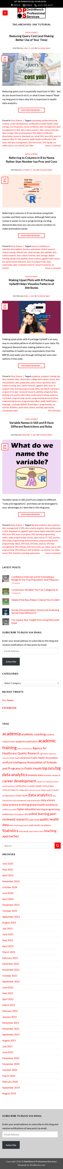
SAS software (21, 550)
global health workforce (44, 804)
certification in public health (40, 123)
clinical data (25, 379)
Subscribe (11, 661)
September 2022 (11, 981)
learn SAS (48, 136)
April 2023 (7, 946)
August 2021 (9, 1040)
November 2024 (10, 881)
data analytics (54, 525)
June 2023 (7, 934)
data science (48, 800)
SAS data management (17, 142)
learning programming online (27, 389)
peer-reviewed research (23, 265)
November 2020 (10, 1063)
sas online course (48, 547)
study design (24, 831)
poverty (25, 139)
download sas (27, 136)
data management (48, 127)
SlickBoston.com (37, 1165)
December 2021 (10, 1022)
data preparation (22, 382)
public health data (48, 401)
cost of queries (16, 127)
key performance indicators (14, 262)
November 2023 (10, 904)
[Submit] (58, 845)
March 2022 (8, 1004)
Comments (54, 410)
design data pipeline (19, 258)
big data (48, 768)
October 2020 (9, 1069)
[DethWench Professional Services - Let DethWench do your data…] (31, 13)
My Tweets (8, 700)
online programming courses (20, 537)
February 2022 (10, 1010)
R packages (33, 404)
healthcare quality (9, 809)
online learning (38, 814)
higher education (47, 531)
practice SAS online (22, 395)
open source (39, 537)
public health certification (41, 139)
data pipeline (46, 252)
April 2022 (7, 999)
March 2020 (8, 1075)
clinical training (8, 252)
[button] (5, 12)
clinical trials (21, 252)
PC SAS (18, 139)
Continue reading (31, 110)
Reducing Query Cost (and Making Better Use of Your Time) (31, 38)
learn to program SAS (36, 262)
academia (35, 376)
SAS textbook (34, 550)
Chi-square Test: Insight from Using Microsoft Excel (35, 621)
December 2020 (10, 1058)
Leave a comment (53, 145)
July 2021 (7, 1046)
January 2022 (9, 1016)
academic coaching (33, 734)
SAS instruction (35, 142)
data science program (34, 528)
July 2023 (7, 928)
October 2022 (9, 975)
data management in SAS (13, 528)
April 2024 (7, 898)
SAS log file (47, 142)
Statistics (14, 407)
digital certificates (44, 133)
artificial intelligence (14, 762)
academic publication (27, 741)
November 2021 (10, 1028)
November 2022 (10, 969)
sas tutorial (19, 145)
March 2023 (8, 951)
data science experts (30, 130)
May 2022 (7, 993)
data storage (7, 133)
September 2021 (11, 1034)
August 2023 (9, 922)
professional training (40, 395)
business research (51, 775)
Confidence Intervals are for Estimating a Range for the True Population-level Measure (35, 578)
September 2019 (11, 1087)
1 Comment (20, 583)
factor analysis (34, 258)
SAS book (25, 543)
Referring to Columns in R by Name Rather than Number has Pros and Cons (31, 159)
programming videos (31, 401)
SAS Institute (20, 547)
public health (34, 820)
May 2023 (7, 940)
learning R (45, 389)
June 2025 (7, 863)
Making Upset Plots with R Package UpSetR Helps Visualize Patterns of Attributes (31, 283)
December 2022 (10, 963)
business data (13, 379)
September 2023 (11, 916)
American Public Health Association (39, 757)
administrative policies (12, 249)
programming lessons (11, 401)
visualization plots (10, 410)
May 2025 (7, 869)
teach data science (27, 407)
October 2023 (9, 910)
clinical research (48, 249)
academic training (48, 376)
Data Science (31, 32)
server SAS (7, 553)
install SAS (39, 136)
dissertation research (11, 136)
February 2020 (10, 1081)
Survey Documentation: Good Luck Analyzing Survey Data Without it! (35, 611)
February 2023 (10, 957)
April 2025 (7, 875)
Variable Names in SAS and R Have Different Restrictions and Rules (31, 424)
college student (46, 790)
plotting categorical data (46, 392)
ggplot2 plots (42, 385)
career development (19, 123)
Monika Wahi (44, 48)
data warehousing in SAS (25, 133)
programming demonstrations (45, 398)
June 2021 (7, 1052)
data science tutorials (49, 130)
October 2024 (9, 887)
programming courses (21, 398)
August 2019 (9, 1093)
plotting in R (7, 395)
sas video (29, 145)
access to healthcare (40, 246)
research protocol (42, 265)
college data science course (43, 379)
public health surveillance (40, 825)
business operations (31, 249)
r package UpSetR (19, 404)
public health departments (18, 825)
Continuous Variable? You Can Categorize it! (34, 589)
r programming (45, 404)
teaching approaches (45, 407)
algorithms (44, 754)
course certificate (31, 127)
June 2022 (7, 987)
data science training (15, 804)
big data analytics (39, 525)
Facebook (9, 707)
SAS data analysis (38, 543)
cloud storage (34, 252)
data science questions (41, 382)
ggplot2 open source (51, 258)
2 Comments (20, 593)
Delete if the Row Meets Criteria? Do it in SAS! (35, 599)
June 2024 (7, 893)
